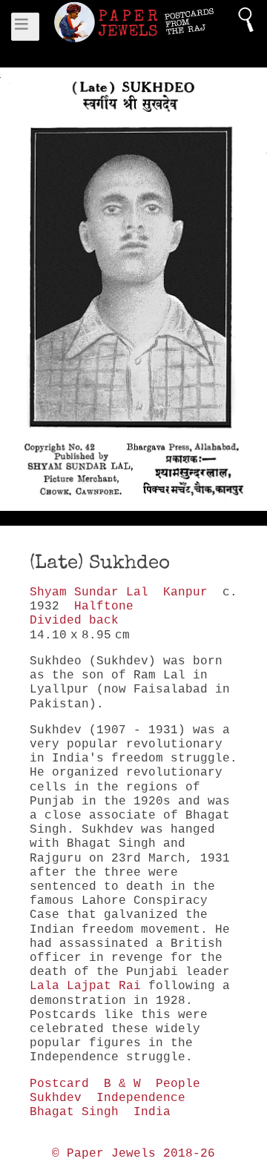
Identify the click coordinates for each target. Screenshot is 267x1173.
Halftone (104, 606)
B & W (122, 1084)
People (178, 1084)
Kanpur (185, 592)
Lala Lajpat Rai (85, 986)
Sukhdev (56, 1098)
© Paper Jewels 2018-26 (133, 1153)
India (152, 1112)
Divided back (74, 620)
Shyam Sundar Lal (89, 592)
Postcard (59, 1084)
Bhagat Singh (74, 1112)
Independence (140, 1098)
